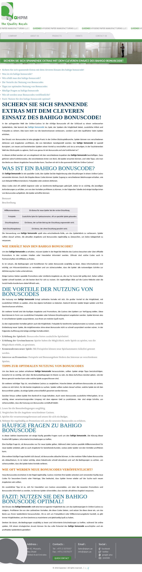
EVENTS (79, 36)
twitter (105, 552)
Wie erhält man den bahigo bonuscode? (21, 78)
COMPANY (12, 36)
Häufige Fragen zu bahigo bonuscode (20, 90)
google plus (107, 555)
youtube (106, 558)
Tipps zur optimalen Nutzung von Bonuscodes (24, 86)
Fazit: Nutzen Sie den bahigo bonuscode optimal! (26, 99)
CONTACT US (101, 36)
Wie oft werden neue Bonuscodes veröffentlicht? (26, 94)
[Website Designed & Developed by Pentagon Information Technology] (86, 568)
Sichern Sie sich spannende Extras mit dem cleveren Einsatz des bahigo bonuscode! (43, 69)
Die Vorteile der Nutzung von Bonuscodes (22, 82)
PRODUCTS (57, 36)
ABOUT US (34, 36)
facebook (106, 549)
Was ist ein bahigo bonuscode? (17, 74)
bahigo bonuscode (36, 127)
